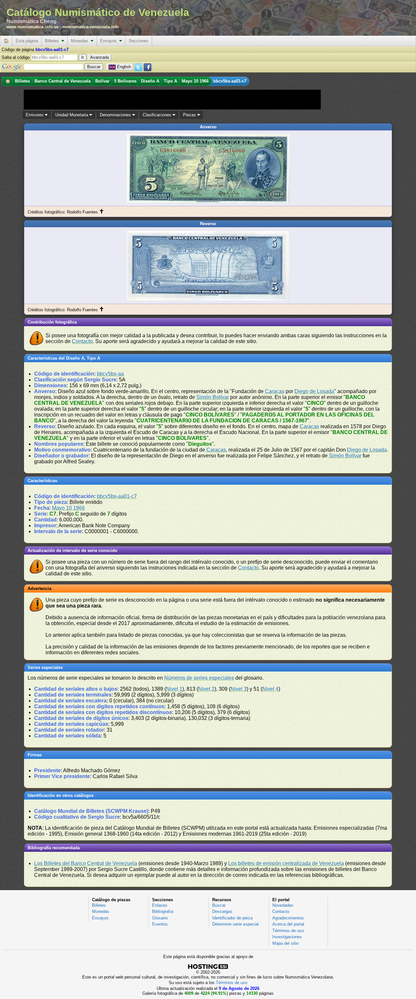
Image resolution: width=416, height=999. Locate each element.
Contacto (82, 341)
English (124, 66)
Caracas (274, 391)
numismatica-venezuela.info (90, 26)
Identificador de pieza (232, 918)
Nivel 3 (238, 689)
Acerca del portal (288, 924)
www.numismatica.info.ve (32, 26)
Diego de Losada (314, 391)
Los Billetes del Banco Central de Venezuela (85, 863)
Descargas (222, 911)
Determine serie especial (235, 924)
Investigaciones (287, 936)
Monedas (81, 40)
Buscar (219, 905)
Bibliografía (162, 911)
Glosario (160, 918)
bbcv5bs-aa (110, 374)
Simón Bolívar (212, 397)
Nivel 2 (206, 689)
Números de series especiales (199, 678)
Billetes (53, 40)
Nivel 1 (174, 689)
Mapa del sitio (285, 943)
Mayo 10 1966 (68, 508)
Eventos (160, 924)
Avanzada (99, 57)
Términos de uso (288, 930)
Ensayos (109, 40)
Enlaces (159, 905)
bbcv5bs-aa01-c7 (117, 496)
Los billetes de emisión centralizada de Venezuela (286, 863)
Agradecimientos (288, 918)
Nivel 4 (270, 689)
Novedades (282, 905)
